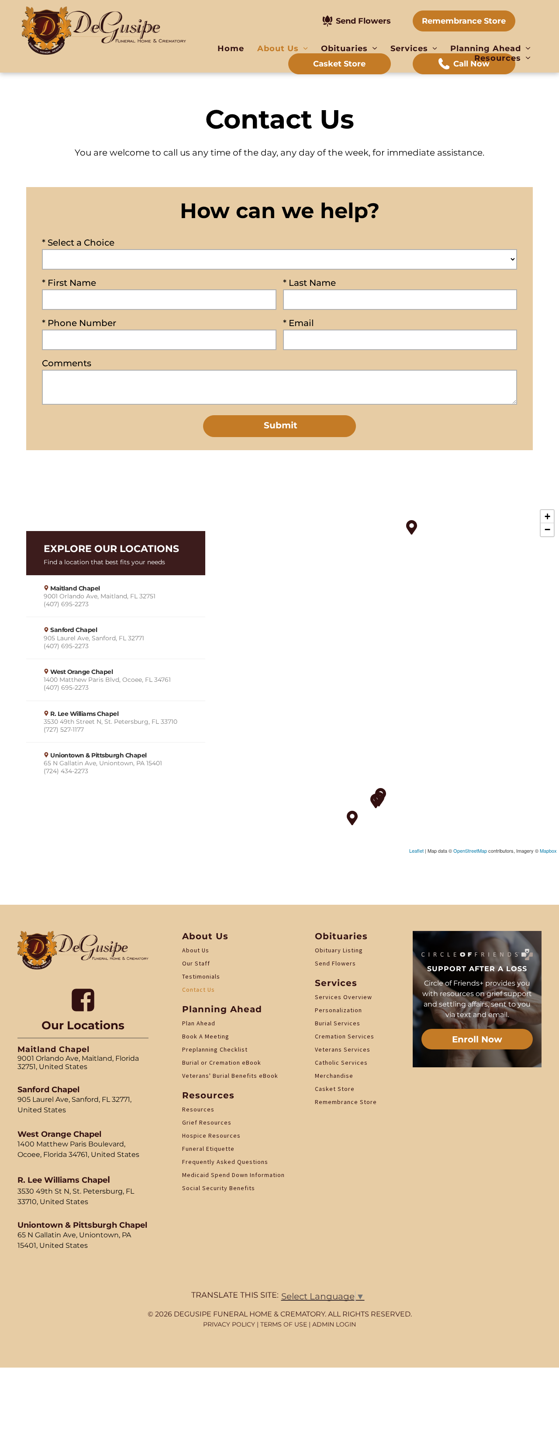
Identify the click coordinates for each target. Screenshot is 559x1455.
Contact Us (198, 989)
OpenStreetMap (470, 850)
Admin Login (334, 1324)
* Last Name (309, 283)
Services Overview (343, 997)
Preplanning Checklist (215, 1049)
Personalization (338, 1010)
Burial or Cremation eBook (221, 1062)
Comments (66, 363)
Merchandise (334, 1076)
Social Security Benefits (218, 1188)
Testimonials (201, 976)
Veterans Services (342, 1049)
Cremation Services (344, 1036)
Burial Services (337, 1023)
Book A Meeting (205, 1036)
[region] (279, 679)
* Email (298, 323)
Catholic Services (341, 1062)
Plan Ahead (198, 1023)
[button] (115, 596)
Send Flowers (335, 963)
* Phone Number (79, 323)
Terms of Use (283, 1324)
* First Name (69, 283)
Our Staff (196, 963)
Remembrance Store (346, 1102)
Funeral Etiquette (208, 1149)
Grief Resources (206, 1122)
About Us (195, 950)
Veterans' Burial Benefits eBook (230, 1076)
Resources (198, 1109)
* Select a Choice (78, 242)
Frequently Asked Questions (225, 1162)
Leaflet (416, 850)
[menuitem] (231, 48)
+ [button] (547, 516)
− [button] (547, 529)
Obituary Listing (339, 950)
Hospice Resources (211, 1135)
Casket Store (335, 1089)
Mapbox (548, 850)
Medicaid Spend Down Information (233, 1175)
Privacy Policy (229, 1324)
